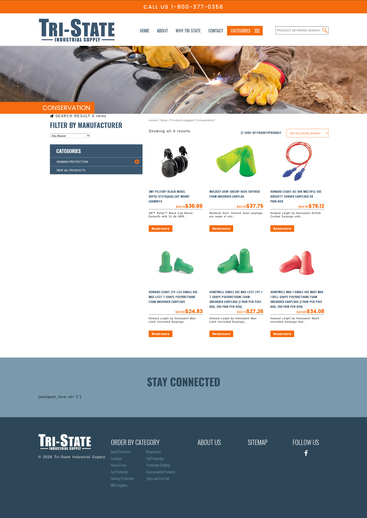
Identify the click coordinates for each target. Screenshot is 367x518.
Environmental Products (160, 472)
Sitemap (257, 442)
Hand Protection (121, 452)
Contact (215, 30)
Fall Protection (155, 458)
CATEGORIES (240, 30)
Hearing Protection (122, 478)
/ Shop (162, 120)
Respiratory (153, 452)
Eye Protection (119, 472)
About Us (209, 442)
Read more (160, 229)
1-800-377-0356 (197, 7)
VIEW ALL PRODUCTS (70, 170)
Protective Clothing (158, 465)
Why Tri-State (188, 30)
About (162, 30)
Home (144, 30)
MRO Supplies (119, 485)
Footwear (116, 458)
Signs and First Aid (157, 478)
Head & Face (118, 465)
